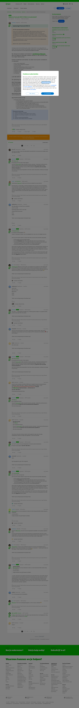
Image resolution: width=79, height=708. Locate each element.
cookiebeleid (53, 85)
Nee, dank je (32, 93)
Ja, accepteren (47, 93)
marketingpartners (46, 82)
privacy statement (28, 86)
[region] (40, 83)
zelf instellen (33, 89)
